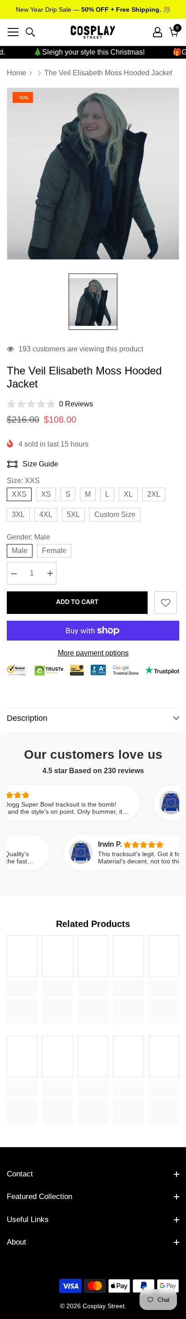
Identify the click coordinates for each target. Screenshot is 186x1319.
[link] (22, 987)
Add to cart (77, 601)
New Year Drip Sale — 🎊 (93, 9)
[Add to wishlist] (165, 602)
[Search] (30, 32)
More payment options (93, 653)
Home (16, 73)
